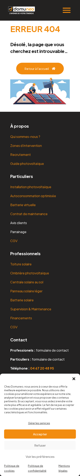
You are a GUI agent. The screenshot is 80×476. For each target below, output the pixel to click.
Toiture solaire (21, 264)
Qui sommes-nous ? (25, 136)
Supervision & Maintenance (30, 309)
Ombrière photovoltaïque (29, 273)
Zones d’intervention (26, 145)
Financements (21, 318)
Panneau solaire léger (26, 291)
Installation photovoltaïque (30, 187)
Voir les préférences (40, 456)
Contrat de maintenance (29, 214)
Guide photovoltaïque (27, 163)
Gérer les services (39, 423)
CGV (13, 241)
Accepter (40, 434)
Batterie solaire (22, 300)
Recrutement (20, 154)
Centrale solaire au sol (26, 282)
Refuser (40, 445)
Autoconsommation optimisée (33, 196)
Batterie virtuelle (23, 205)
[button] (74, 379)
